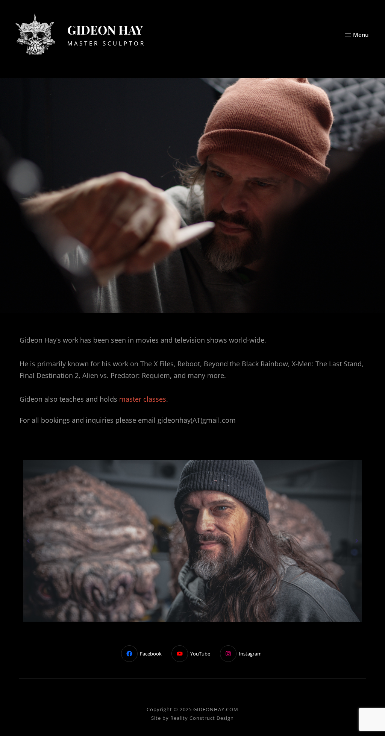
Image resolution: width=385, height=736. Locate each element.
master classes (142, 399)
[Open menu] (356, 34)
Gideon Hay (105, 29)
